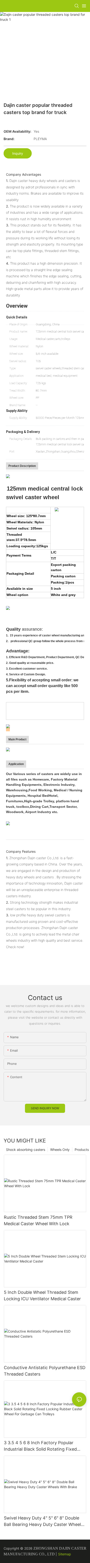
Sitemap (64, 1554)
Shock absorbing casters (25, 1150)
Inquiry (17, 153)
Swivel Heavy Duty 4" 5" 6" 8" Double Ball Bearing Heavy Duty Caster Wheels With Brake (43, 1521)
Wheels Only (60, 1150)
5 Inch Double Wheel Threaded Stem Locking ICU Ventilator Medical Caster (42, 1295)
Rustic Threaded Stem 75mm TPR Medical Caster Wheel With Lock (38, 1220)
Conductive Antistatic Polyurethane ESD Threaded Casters (44, 1371)
